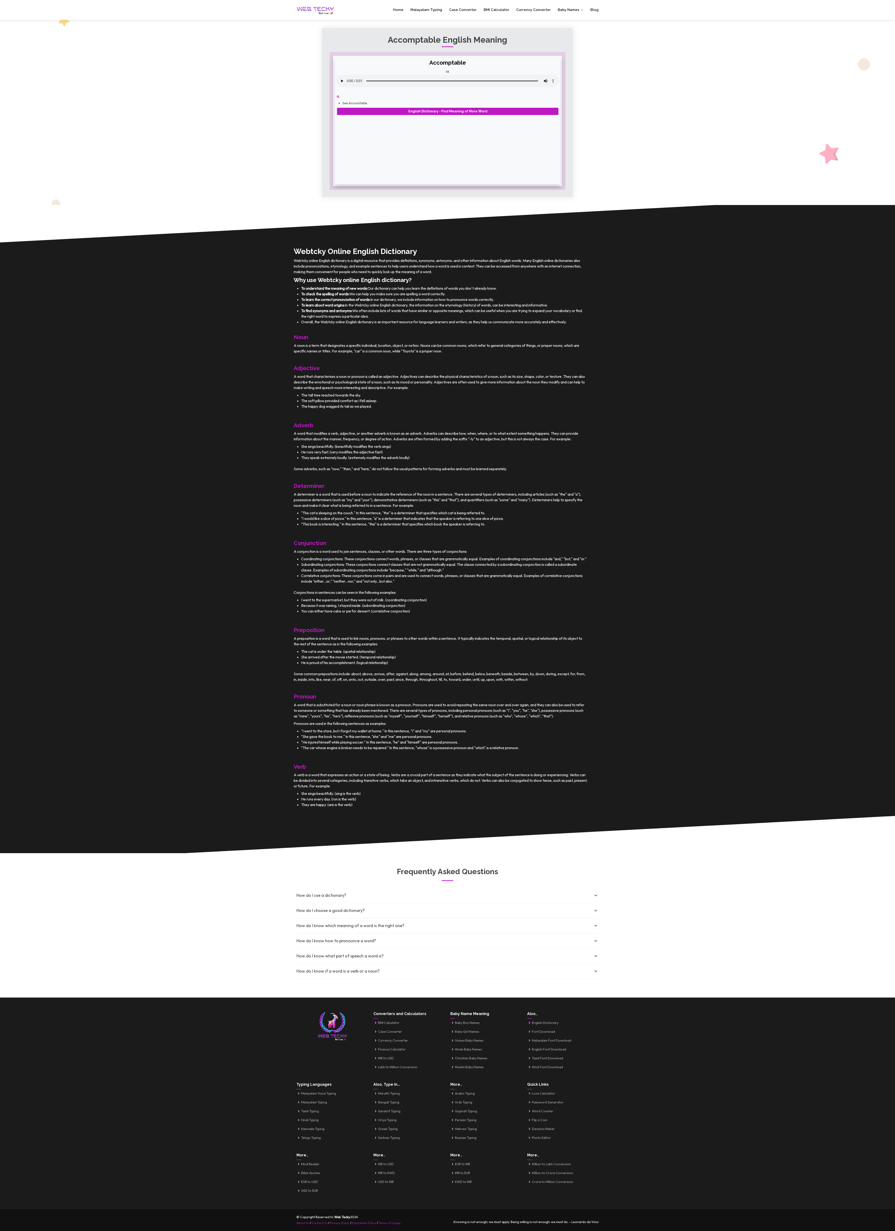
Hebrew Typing (466, 1128)
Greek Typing (388, 1128)
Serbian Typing (389, 1137)
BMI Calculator (496, 10)
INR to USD (386, 1058)
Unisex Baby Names (469, 1040)
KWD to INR (463, 1181)
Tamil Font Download (547, 1058)
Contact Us (319, 1223)
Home (398, 10)
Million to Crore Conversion (552, 1173)
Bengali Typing (388, 1102)
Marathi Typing (389, 1093)
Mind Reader (310, 1164)
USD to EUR (309, 1190)
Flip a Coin (539, 1120)
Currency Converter (533, 10)
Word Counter (542, 1111)
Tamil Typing (310, 1111)
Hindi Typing (310, 1120)
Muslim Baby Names (469, 1067)
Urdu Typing (463, 1102)
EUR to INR (462, 1164)
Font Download (543, 1031)
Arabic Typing (465, 1093)
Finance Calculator (392, 1049)
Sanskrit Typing (389, 1111)
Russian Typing (465, 1137)
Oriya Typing (387, 1120)
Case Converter (463, 10)
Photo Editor (541, 1137)
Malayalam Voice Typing (318, 1093)
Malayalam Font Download (551, 1040)
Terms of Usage (390, 1223)
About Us (302, 1223)
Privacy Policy (340, 1223)
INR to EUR (462, 1173)
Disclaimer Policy (364, 1223)
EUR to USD (309, 1181)
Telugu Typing (311, 1137)
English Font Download (549, 1049)
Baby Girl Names (467, 1031)
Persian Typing (465, 1120)
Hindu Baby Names (468, 1049)
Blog (594, 10)
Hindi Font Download (547, 1067)
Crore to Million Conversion (552, 1181)
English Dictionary (545, 1022)
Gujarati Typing (466, 1111)
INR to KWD (386, 1173)
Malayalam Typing (426, 10)
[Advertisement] (447, 148)
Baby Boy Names (467, 1022)
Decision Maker (543, 1128)
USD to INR (386, 1181)
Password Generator (548, 1102)
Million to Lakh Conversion (551, 1164)
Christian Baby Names (471, 1058)
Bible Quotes (310, 1173)
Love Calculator (543, 1093)
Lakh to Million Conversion (397, 1067)
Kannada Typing (312, 1128)
